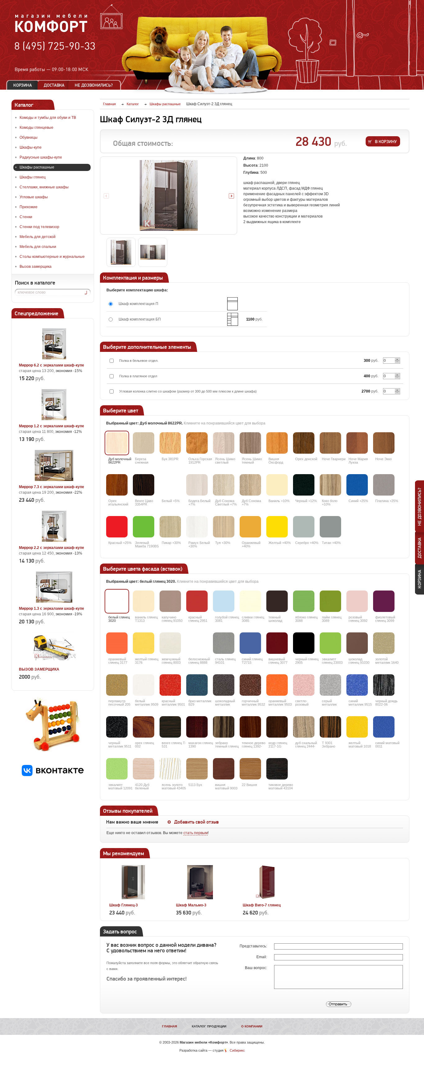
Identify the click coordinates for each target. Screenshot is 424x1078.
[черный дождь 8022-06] (384, 685)
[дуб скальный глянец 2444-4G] (303, 727)
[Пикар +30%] (170, 526)
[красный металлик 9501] (170, 685)
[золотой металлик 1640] (384, 643)
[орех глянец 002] (143, 727)
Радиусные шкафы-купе (41, 157)
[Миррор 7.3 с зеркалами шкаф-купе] (54, 480)
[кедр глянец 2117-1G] (277, 727)
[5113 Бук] (197, 768)
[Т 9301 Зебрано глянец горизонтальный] (330, 727)
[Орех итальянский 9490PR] (117, 485)
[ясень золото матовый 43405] (170, 768)
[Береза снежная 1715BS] (143, 443)
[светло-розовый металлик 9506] (303, 685)
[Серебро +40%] (303, 526)
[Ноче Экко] (384, 443)
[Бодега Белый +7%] (197, 485)
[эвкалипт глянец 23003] (330, 643)
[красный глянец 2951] (197, 601)
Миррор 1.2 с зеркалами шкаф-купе (51, 426)
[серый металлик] (330, 685)
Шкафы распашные (37, 167)
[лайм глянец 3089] (330, 601)
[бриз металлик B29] (197, 685)
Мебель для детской (38, 237)
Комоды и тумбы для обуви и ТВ (48, 117)
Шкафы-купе (31, 147)
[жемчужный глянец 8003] (170, 643)
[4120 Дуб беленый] (143, 768)
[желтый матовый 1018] (357, 727)
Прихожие (29, 207)
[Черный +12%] (303, 485)
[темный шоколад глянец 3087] (277, 601)
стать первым (195, 833)
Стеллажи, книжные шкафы (44, 187)
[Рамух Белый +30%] (197, 526)
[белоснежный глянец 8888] (197, 643)
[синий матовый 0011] (384, 727)
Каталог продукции (209, 1026)
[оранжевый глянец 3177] (117, 643)
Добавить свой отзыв (196, 822)
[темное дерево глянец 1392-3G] (250, 727)
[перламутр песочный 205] (117, 685)
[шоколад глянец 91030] (357, 643)
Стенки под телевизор (39, 227)
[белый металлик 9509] (143, 685)
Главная (169, 1026)
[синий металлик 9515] (357, 685)
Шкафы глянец (33, 177)
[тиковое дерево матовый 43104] (277, 768)
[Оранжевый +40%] (250, 526)
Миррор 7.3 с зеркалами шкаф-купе (51, 487)
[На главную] (51, 31)
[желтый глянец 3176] (143, 643)
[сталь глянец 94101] (223, 643)
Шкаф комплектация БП (140, 319)
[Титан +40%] (330, 526)
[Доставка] (54, 85)
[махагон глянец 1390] (197, 727)
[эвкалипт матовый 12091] (117, 768)
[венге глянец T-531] (170, 727)
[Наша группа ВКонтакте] (53, 775)
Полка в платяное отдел (138, 376)
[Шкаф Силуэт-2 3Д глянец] (168, 195)
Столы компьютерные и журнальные (52, 256)
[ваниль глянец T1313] (143, 601)
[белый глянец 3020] (117, 601)
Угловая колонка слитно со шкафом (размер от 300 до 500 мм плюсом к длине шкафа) (188, 391)
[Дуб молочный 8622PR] (117, 443)
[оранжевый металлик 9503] (277, 685)
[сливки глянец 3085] (250, 601)
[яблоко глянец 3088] (303, 601)
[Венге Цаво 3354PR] (143, 485)
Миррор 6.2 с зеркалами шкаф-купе (51, 365)
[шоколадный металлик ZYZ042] (223, 685)
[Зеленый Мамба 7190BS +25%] (143, 526)
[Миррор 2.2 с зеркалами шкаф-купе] (54, 540)
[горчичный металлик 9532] (250, 685)
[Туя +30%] (223, 526)
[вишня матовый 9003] (223, 768)
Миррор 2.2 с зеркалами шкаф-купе (51, 548)
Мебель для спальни (38, 247)
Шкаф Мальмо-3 (191, 905)
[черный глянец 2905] (303, 643)
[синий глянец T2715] (250, 643)
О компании (251, 1026)
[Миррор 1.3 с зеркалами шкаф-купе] (54, 601)
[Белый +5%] (170, 485)
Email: (262, 957)
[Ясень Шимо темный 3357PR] (250, 443)
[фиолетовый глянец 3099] (384, 601)
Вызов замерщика (36, 266)
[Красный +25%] (117, 526)
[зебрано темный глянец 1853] (223, 727)
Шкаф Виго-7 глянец (262, 905)
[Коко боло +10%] (330, 485)
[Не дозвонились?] (96, 85)
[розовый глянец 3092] (357, 601)
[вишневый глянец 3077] (277, 643)
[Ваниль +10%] (277, 485)
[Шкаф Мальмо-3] (200, 898)
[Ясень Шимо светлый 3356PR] (223, 443)
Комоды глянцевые (36, 127)
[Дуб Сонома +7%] (250, 485)
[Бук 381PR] (170, 443)
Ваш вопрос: (256, 968)
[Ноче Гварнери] (330, 443)
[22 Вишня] (250, 768)
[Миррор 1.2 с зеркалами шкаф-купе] (54, 419)
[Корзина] (22, 85)
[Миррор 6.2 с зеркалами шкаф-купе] (54, 358)
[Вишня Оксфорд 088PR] (277, 443)
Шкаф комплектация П (138, 304)
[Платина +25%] (384, 485)
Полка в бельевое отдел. (138, 360)
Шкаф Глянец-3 (123, 905)
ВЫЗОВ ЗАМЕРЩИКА (39, 669)
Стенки (26, 217)
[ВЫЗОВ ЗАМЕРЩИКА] (54, 662)
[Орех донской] (303, 443)
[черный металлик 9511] (117, 727)
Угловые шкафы (34, 197)
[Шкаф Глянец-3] (133, 898)
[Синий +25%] (357, 485)
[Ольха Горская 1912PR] (197, 443)
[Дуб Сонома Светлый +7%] (223, 485)
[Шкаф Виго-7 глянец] (267, 898)
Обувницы (29, 137)
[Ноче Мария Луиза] (357, 443)
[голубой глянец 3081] (223, 601)
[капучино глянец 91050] (170, 601)
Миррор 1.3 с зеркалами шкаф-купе (51, 608)
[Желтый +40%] (277, 526)
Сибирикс (237, 1050)
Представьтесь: (254, 946)
